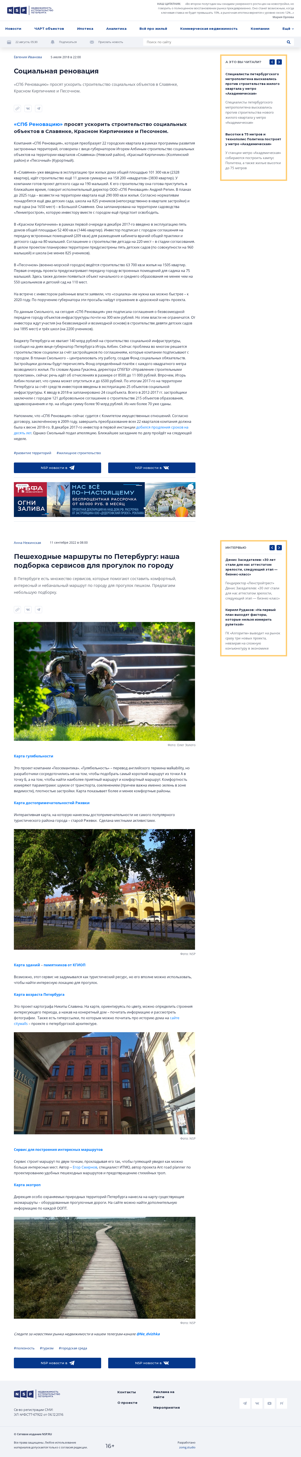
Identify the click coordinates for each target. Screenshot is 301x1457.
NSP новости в (54, 468)
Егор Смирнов (85, 1167)
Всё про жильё (153, 28)
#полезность (24, 1348)
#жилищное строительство (79, 453)
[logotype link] (30, 10)
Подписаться (68, 42)
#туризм (47, 1348)
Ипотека (85, 28)
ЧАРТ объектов (49, 28)
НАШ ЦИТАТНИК (168, 4)
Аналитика (116, 28)
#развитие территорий (32, 453)
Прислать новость (110, 42)
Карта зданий (27, 965)
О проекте (127, 1403)
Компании (260, 28)
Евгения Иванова (28, 57)
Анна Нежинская (27, 542)
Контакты (126, 1392)
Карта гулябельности (33, 756)
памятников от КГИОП (64, 965)
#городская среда (73, 1348)
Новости (13, 28)
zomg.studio (187, 1447)
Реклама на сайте (163, 1394)
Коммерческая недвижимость (209, 28)
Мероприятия (166, 1407)
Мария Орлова (283, 17)
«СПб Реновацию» (38, 124)
